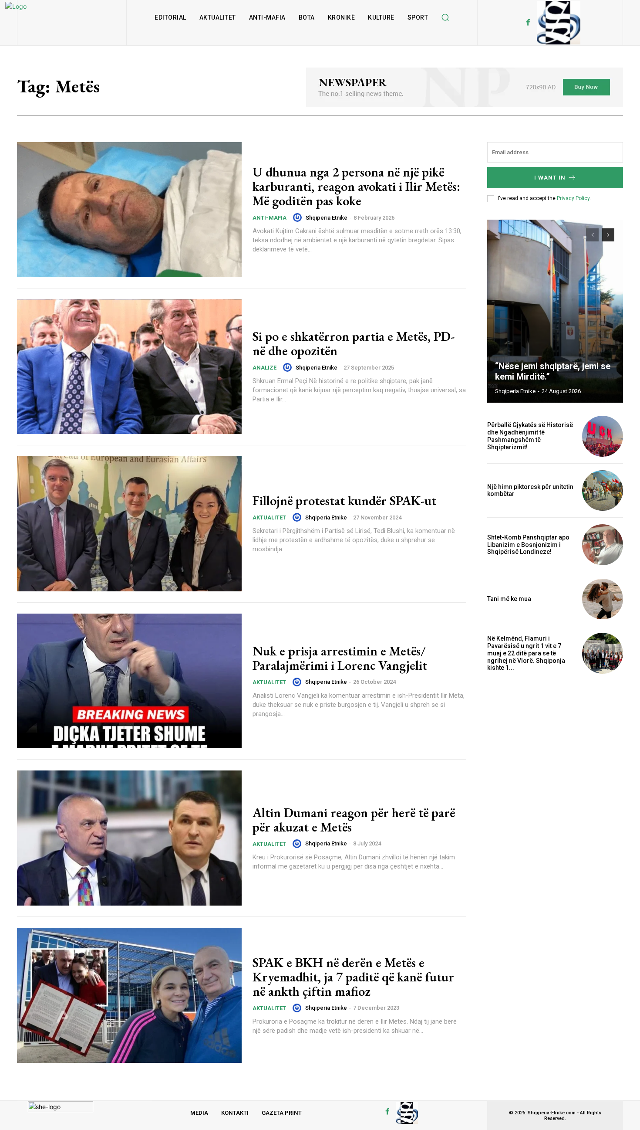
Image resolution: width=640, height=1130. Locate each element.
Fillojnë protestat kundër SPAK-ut (344, 500)
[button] (445, 17)
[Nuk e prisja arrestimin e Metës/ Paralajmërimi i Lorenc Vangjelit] (129, 681)
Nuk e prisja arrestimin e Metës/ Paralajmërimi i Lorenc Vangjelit (340, 658)
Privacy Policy (573, 198)
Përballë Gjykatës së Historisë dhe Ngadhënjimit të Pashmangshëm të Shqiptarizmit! (530, 435)
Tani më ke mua (509, 598)
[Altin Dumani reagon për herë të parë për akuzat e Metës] (129, 838)
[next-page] (608, 234)
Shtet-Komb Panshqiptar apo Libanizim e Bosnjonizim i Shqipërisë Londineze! (528, 545)
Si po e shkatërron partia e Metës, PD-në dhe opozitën (354, 343)
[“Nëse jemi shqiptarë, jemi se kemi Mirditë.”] (555, 311)
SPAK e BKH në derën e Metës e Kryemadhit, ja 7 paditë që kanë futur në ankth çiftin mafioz (353, 977)
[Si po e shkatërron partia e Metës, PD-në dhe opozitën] (129, 366)
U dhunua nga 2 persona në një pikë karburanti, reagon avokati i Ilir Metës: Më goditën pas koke (356, 186)
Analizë (264, 367)
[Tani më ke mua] (602, 599)
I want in (550, 177)
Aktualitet (269, 517)
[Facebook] (528, 22)
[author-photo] (298, 217)
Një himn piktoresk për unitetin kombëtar (530, 490)
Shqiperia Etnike (326, 217)
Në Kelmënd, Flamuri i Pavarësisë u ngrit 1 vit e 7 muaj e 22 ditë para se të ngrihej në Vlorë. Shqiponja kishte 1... (526, 653)
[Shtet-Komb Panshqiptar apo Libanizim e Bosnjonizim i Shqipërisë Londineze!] (602, 544)
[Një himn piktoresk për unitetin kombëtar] (602, 490)
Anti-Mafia (269, 217)
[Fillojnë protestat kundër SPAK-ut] (129, 523)
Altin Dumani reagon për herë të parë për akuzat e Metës (354, 819)
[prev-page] (592, 234)
